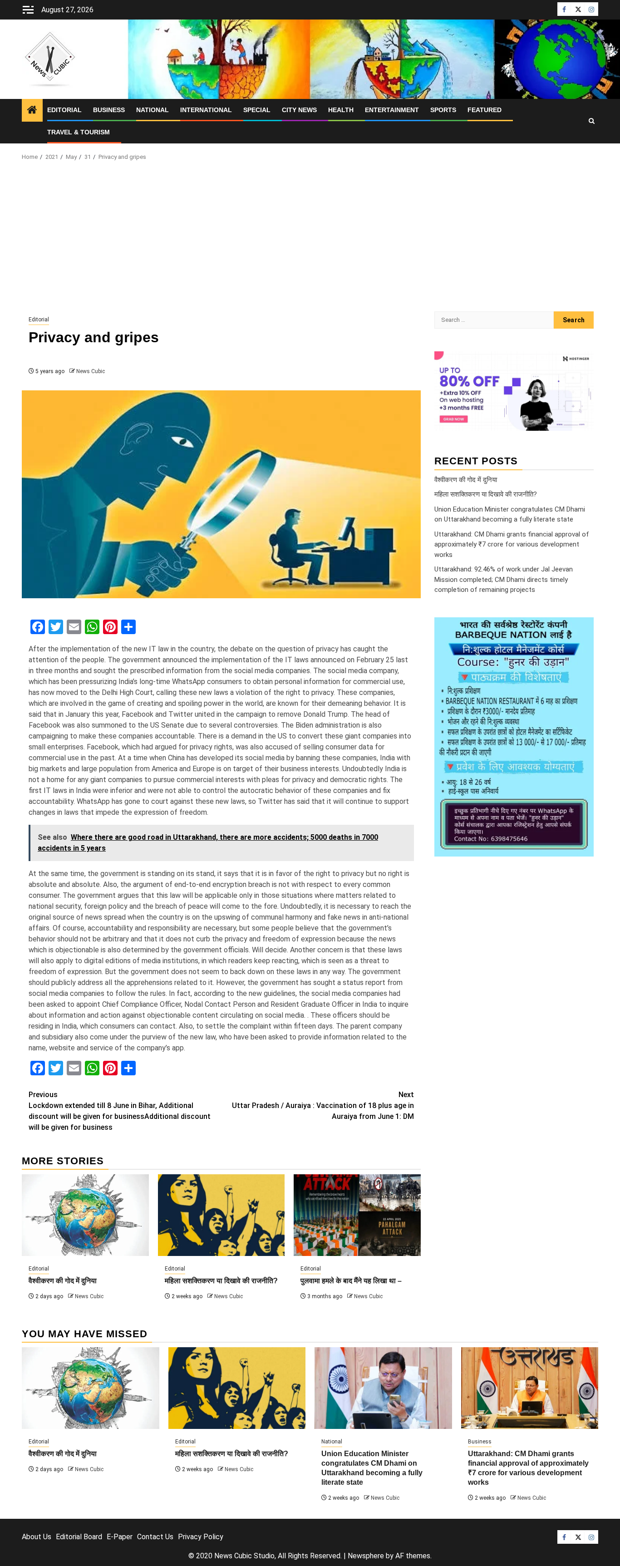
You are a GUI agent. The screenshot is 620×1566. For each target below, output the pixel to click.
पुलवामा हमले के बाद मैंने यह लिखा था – (351, 1281)
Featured (484, 109)
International (206, 109)
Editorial (64, 109)
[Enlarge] (581, 629)
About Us (36, 1536)
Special (257, 109)
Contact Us (155, 1536)
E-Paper (120, 1536)
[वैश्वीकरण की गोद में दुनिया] (85, 1215)
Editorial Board (79, 1536)
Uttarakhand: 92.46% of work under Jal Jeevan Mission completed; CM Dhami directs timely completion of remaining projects (503, 579)
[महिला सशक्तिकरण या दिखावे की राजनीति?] (221, 1215)
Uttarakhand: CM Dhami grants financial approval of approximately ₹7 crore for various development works (511, 544)
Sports (443, 109)
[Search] (591, 121)
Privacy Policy (200, 1536)
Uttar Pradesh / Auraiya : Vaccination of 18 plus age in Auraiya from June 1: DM (323, 1105)
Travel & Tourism (78, 132)
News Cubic (90, 371)
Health (341, 109)
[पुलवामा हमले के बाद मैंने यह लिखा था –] (357, 1215)
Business (109, 109)
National (152, 109)
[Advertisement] (310, 238)
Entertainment (392, 109)
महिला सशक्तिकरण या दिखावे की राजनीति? (221, 1281)
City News (299, 109)
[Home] (32, 110)
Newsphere (366, 1555)
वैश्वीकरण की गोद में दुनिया (63, 1281)
